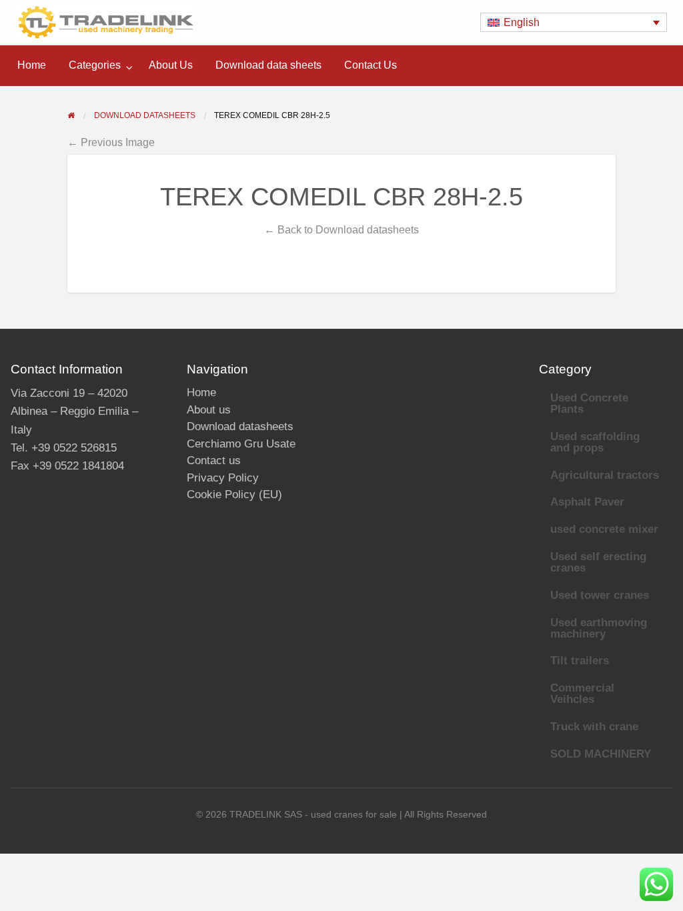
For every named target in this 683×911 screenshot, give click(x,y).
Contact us (214, 460)
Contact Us (370, 65)
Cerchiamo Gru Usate (241, 443)
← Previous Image (111, 142)
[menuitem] (31, 65)
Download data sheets (268, 65)
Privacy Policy (223, 478)
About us (209, 409)
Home (31, 65)
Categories (95, 65)
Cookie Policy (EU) (234, 494)
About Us (171, 65)
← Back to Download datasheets (341, 229)
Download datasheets (240, 426)
